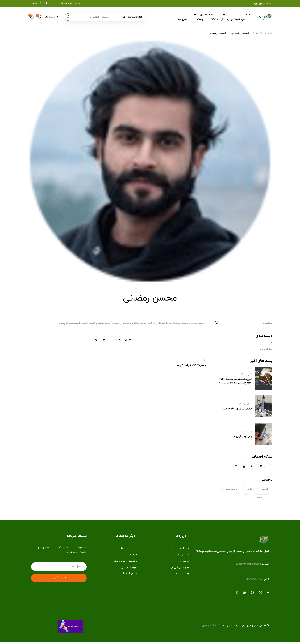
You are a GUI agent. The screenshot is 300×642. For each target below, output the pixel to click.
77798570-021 (254, 579)
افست (265, 489)
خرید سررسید (232, 489)
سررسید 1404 (262, 498)
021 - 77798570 (72, 3)
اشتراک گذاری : (131, 339)
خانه (270, 33)
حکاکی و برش (265, 349)
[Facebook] (119, 339)
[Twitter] (112, 339)
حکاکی (250, 489)
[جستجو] (68, 17)
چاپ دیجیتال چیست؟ (241, 437)
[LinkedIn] (104, 339)
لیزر (246, 498)
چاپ (270, 343)
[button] (32, 17)
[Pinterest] (96, 339)
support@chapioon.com (43, 3)
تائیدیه (259, 33)
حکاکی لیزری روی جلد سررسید (237, 409)
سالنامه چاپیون (209, 625)
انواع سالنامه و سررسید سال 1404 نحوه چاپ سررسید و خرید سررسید (235, 381)
